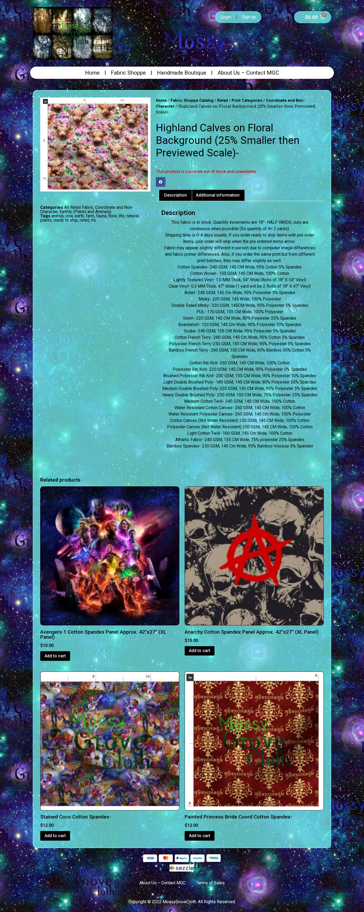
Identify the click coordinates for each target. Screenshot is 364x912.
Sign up (249, 16)
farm (90, 215)
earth (79, 215)
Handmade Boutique (181, 73)
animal (57, 215)
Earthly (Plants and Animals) (85, 211)
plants (46, 220)
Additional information (218, 195)
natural (132, 215)
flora (112, 215)
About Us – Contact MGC (248, 73)
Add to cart (55, 655)
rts (93, 220)
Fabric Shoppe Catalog (192, 100)
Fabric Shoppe (128, 73)
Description (175, 195)
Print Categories (247, 100)
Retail (222, 100)
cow (69, 215)
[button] (160, 182)
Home (92, 73)
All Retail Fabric (78, 207)
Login (226, 16)
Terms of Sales (210, 882)
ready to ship (66, 220)
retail (84, 220)
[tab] (175, 195)
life (121, 215)
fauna (101, 215)
